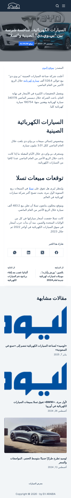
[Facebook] (56, 252)
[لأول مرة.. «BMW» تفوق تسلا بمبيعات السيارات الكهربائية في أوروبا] (35, 379)
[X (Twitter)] (42, 252)
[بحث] (57, 5)
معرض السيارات (35, 483)
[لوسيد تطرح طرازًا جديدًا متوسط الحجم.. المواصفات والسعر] (35, 435)
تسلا (31, 188)
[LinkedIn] (28, 252)
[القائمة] (63, 5)
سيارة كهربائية (31, 80)
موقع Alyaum (26, 43)
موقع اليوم (48, 67)
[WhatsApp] (14, 252)
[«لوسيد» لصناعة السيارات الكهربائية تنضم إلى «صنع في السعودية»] (35, 322)
